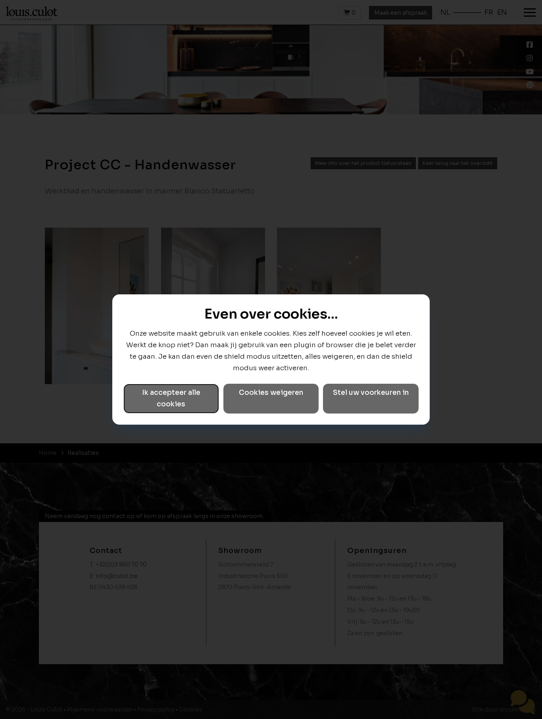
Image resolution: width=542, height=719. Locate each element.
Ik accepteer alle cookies (171, 398)
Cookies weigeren (271, 392)
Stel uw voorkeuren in (371, 392)
